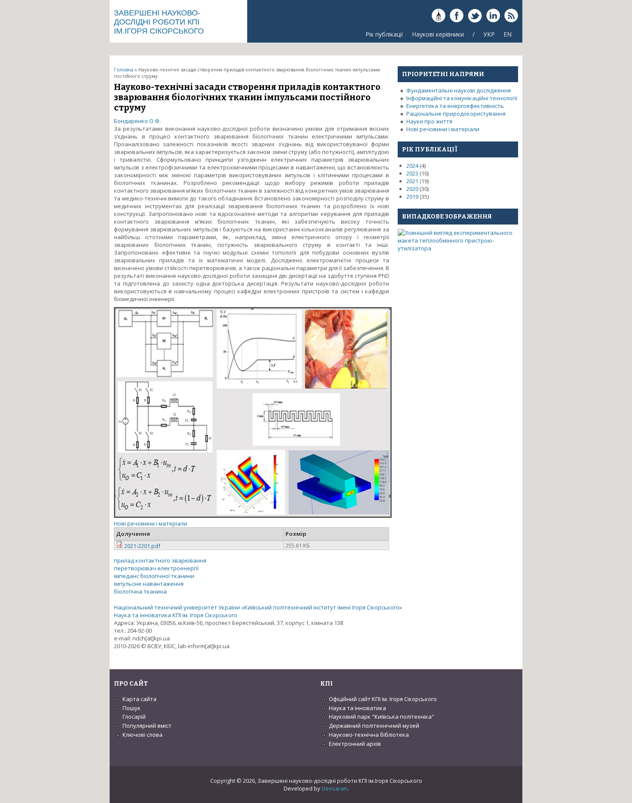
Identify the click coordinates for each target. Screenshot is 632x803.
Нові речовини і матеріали (150, 523)
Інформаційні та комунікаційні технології (461, 98)
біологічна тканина (140, 591)
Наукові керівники (438, 34)
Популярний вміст (147, 725)
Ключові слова (143, 734)
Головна (123, 69)
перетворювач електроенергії (156, 568)
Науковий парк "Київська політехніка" (381, 716)
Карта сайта (139, 699)
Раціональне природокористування (456, 113)
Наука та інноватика (357, 708)
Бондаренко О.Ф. (137, 121)
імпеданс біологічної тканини (154, 576)
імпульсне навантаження (149, 584)
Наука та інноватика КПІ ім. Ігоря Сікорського (175, 615)
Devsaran (334, 788)
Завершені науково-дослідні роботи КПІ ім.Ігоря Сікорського (159, 22)
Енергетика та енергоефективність (455, 106)
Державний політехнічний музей (374, 725)
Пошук (132, 708)
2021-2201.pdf (142, 546)
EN (507, 34)
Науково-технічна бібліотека (369, 734)
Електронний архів (355, 744)
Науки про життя (429, 121)
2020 (412, 189)
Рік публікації (384, 34)
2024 (412, 165)
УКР (489, 34)
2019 (412, 196)
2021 (412, 181)
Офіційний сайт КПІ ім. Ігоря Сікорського (383, 699)
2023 (412, 173)
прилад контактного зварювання (160, 560)
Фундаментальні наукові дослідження (458, 90)
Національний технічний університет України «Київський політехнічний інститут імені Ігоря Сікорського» (258, 607)
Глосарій (134, 716)
